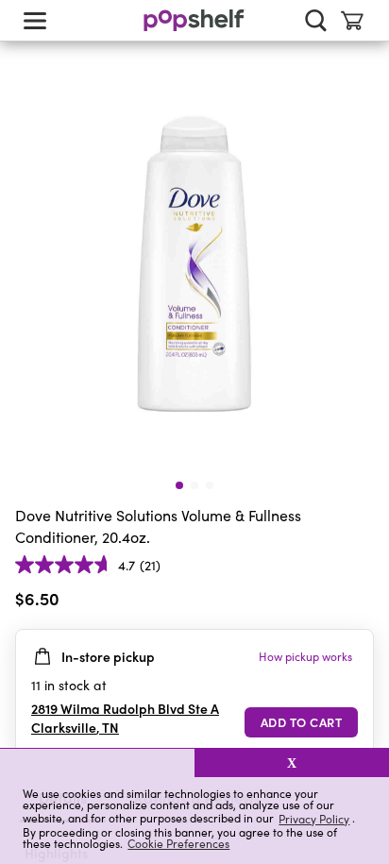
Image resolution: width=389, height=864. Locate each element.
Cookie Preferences (178, 843)
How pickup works (305, 656)
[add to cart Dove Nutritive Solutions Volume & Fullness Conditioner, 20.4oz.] (301, 722)
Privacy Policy (314, 818)
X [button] (291, 763)
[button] (97, 763)
